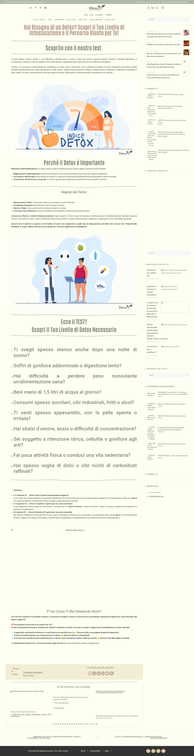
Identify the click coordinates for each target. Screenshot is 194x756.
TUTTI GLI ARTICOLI (39, 19)
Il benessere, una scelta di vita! (151, 273)
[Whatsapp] (94, 673)
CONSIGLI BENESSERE (95, 19)
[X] (112, 673)
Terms (83, 751)
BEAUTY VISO (83, 19)
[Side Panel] (162, 7)
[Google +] (40, 8)
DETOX (50, 19)
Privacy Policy (95, 751)
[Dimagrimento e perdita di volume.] (27, 699)
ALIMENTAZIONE (59, 19)
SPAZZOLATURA (110, 19)
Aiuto (107, 751)
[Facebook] (35, 8)
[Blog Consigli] (97, 738)
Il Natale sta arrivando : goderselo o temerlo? (164, 44)
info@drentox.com (156, 496)
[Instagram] (45, 8)
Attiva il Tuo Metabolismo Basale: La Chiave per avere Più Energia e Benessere (141, 737)
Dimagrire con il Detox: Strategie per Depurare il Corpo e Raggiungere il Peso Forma (53, 737)
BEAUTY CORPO (71, 19)
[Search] (157, 7)
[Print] (99, 673)
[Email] (31, 8)
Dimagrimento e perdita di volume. (23, 712)
